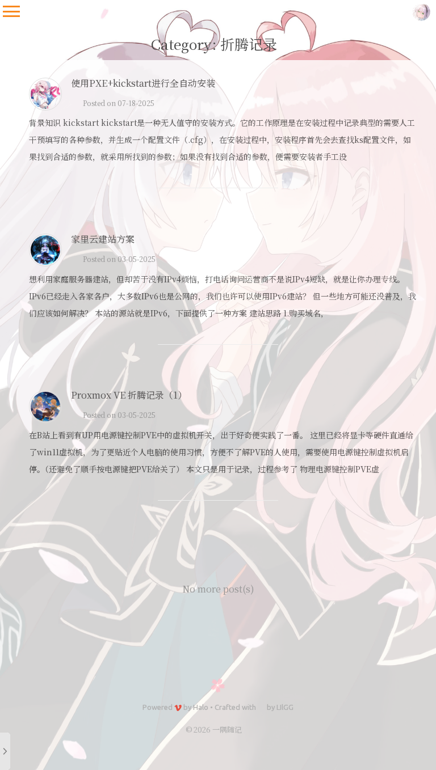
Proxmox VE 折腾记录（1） (129, 394)
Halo (200, 707)
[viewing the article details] (45, 106)
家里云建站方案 (103, 239)
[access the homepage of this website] (421, 11)
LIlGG (285, 707)
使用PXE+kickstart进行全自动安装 (143, 83)
